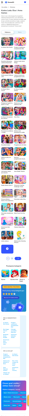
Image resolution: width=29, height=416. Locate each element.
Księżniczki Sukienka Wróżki (14, 336)
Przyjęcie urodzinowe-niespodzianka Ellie (14, 325)
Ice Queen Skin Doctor (6, 323)
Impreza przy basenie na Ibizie (6, 362)
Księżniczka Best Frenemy (15, 369)
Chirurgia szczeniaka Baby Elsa (14, 331)
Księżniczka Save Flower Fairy (6, 342)
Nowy (19, 32)
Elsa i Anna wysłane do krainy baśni (15, 363)
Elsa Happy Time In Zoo (6, 331)
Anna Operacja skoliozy (5, 369)
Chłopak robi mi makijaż (6, 373)
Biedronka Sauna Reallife (5, 336)
